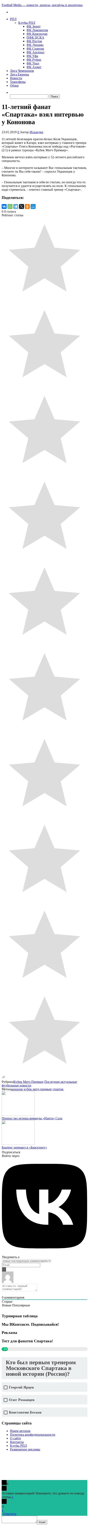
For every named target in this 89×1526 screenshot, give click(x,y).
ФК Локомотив (37, 30)
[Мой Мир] (33, 206)
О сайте (15, 1438)
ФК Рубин (33, 59)
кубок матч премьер (38, 1089)
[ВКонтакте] (4, 206)
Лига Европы (19, 74)
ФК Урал (32, 63)
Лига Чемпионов (22, 70)
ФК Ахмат (33, 67)
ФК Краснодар (36, 34)
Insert (42, 1522)
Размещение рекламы (25, 1449)
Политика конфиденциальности (32, 1434)
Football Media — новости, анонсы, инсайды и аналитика (42, 5)
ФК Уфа (32, 56)
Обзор (14, 85)
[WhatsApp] (9, 206)
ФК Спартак (35, 48)
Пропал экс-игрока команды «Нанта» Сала (32, 1118)
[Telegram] (15, 206)
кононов (17, 1089)
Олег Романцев (22, 1400)
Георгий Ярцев (21, 1387)
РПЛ (13, 19)
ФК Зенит (33, 26)
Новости (16, 78)
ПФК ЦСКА (35, 37)
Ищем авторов (20, 1431)
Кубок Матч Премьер (28, 1081)
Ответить (9, 1514)
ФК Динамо (34, 45)
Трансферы (18, 82)
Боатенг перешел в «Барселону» (24, 1147)
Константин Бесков (25, 1412)
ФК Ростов (34, 41)
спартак (58, 1089)
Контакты (17, 1442)
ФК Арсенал (35, 52)
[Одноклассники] (27, 206)
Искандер (36, 132)
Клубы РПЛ (26, 22)
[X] (21, 206)
